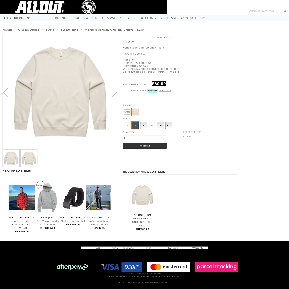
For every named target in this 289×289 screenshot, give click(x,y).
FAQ (95, 248)
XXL (160, 125)
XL (152, 125)
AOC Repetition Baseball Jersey (98, 197)
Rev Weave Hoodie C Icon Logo (47, 197)
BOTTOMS (148, 18)
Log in (7, 18)
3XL (169, 125)
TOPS (130, 18)
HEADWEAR (111, 18)
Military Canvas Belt (73, 197)
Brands (62, 18)
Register (18, 18)
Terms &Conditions (122, 248)
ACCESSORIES (85, 18)
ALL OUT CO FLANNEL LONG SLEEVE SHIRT (22, 197)
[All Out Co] (83, 7)
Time (204, 18)
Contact (189, 18)
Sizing (146, 248)
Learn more (165, 90)
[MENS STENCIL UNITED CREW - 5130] (60, 91)
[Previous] (5, 92)
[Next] (114, 92)
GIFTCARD (169, 18)
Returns (172, 248)
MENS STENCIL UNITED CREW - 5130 (142, 195)
